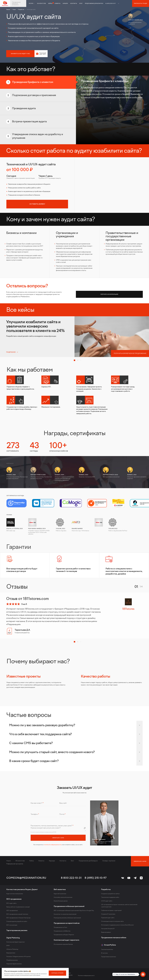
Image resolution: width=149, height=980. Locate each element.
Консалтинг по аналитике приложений (65, 914)
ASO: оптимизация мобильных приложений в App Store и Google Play (74, 910)
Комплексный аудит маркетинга (66, 940)
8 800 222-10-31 (71, 878)
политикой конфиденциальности (52, 844)
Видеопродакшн (106, 932)
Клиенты (57, 3)
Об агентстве (41, 3)
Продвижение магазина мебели (113, 938)
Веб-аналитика (60, 889)
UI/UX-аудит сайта (106, 901)
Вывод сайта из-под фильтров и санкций (18, 907)
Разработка (106, 889)
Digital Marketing (13, 938)
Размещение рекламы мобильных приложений (67, 918)
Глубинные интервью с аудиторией (111, 910)
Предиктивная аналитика (108, 957)
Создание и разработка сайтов (110, 894)
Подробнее (11, 352)
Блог (81, 3)
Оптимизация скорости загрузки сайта (112, 921)
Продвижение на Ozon (60, 927)
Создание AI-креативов (108, 914)
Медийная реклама (12, 960)
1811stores (128, 609)
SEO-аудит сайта (11, 903)
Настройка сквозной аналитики (63, 897)
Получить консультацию (109, 294)
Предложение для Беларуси (94, 3)
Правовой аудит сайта (107, 918)
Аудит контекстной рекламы (14, 894)
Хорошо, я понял (57, 973)
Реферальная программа (14, 864)
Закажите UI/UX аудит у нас (20, 53)
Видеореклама (10, 953)
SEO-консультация (11, 925)
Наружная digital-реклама (14, 964)
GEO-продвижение (12, 910)
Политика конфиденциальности (86, 975)
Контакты (73, 3)
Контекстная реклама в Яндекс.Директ (22, 889)
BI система (104, 953)
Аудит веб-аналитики (60, 894)
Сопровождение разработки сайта (16, 921)
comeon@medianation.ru (26, 878)
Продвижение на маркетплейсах (67, 923)
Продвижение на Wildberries (62, 931)
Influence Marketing (12, 949)
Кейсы (50, 3)
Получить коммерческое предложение (130, 353)
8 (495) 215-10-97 (95, 878)
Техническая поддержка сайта (110, 897)
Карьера (65, 3)
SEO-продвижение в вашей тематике (17, 914)
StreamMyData (110, 945)
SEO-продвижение (13, 899)
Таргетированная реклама (16, 930)
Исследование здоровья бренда (63, 944)
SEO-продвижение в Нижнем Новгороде (18, 918)
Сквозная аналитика (107, 949)
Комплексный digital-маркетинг (15, 942)
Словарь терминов (108, 861)
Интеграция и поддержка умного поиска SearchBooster (117, 925)
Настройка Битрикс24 (108, 928)
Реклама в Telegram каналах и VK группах (18, 956)
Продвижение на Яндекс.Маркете (64, 934)
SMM (8, 945)
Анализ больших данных (61, 901)
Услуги (8, 861)
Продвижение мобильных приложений (69, 906)
